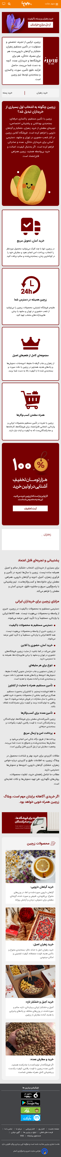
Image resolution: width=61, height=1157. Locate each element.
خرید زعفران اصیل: (43, 944)
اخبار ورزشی (30, 1129)
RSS (22, 1135)
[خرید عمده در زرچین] (30, 822)
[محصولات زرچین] (30, 539)
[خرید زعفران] (30, 22)
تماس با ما (9, 1129)
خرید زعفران (42, 93)
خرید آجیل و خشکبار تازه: (39, 1002)
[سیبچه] (30, 1096)
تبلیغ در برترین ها (29, 1132)
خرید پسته (7, 93)
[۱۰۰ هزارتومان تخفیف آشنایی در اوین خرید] (30, 484)
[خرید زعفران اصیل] (30, 924)
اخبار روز (41, 1129)
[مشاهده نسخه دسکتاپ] (3, 4)
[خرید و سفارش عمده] (30, 1038)
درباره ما (19, 1129)
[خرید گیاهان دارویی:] (30, 866)
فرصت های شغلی (46, 1132)
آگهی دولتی (15, 1132)
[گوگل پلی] (30, 1103)
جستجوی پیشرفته (34, 1135)
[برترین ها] (27, 3)
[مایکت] (30, 1118)
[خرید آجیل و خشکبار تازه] (30, 981)
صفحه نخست (53, 1129)
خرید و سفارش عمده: (41, 1059)
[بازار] (30, 1111)
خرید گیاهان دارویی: (41, 887)
